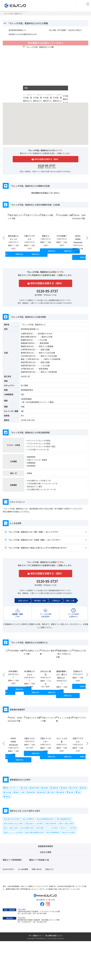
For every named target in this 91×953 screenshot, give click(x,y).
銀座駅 (23, 346)
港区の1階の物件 (51, 823)
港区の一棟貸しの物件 (11, 828)
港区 (79, 792)
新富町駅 (24, 372)
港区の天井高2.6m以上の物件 (13, 823)
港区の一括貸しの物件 (66, 823)
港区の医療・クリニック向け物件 (47, 828)
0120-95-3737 (46, 165)
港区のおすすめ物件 (68, 832)
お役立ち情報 (45, 852)
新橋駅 (23, 340)
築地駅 (23, 352)
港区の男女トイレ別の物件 (34, 823)
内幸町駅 (24, 349)
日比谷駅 (24, 356)
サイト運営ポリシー (36, 935)
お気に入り (49, 869)
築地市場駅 (25, 336)
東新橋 (8, 797)
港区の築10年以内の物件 (12, 819)
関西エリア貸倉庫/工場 (39, 859)
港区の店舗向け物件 (27, 828)
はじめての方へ (8, 869)
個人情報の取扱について (53, 935)
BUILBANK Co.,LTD (43, 938)
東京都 (71, 792)
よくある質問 (23, 869)
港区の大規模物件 (28, 819)
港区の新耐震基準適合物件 (45, 819)
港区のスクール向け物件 (68, 828)
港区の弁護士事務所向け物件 (34, 832)
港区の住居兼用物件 (52, 832)
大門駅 (23, 368)
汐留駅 (23, 333)
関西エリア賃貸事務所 (12, 859)
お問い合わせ (37, 869)
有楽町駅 (24, 365)
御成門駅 (24, 362)
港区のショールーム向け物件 (13, 832)
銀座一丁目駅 (26, 359)
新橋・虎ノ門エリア (12, 788)
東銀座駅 (24, 343)
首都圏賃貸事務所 (45, 846)
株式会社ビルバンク (45, 895)
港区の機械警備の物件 (64, 819)
